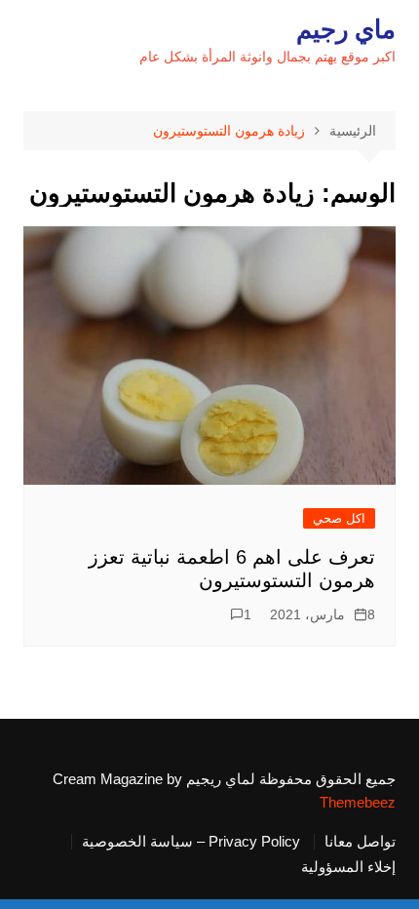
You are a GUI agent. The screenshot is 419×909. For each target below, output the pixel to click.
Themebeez (358, 802)
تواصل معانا (360, 842)
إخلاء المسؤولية (348, 867)
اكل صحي (339, 518)
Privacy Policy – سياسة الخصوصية (191, 842)
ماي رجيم (346, 29)
